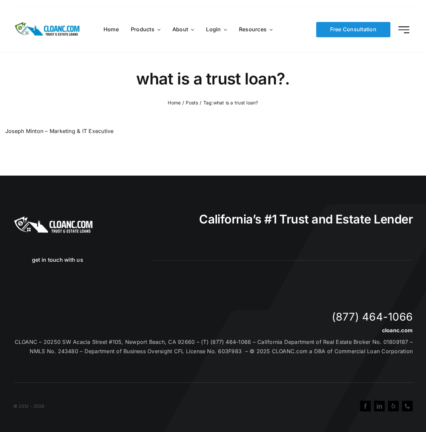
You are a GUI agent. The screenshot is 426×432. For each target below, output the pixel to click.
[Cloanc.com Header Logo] (48, 24)
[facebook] (365, 406)
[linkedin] (379, 406)
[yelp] (393, 406)
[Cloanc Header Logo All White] (53, 218)
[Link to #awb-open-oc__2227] (403, 29)
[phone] (407, 406)
